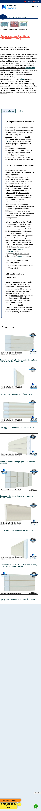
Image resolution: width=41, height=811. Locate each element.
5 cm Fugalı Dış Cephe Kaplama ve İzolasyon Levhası (17, 600)
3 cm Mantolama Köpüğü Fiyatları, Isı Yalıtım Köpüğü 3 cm (17, 462)
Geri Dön (37, 793)
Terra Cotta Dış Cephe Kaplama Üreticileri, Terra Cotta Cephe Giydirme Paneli (18, 360)
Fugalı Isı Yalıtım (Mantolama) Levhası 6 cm (17, 394)
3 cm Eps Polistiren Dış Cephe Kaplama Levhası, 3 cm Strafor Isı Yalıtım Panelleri (19, 565)
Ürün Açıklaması (8, 111)
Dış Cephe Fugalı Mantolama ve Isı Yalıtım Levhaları (16, 531)
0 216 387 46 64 (8, 805)
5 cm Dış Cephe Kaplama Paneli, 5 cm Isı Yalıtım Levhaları (18, 428)
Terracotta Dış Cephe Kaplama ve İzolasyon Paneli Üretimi (17, 497)
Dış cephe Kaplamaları (11, 800)
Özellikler (20, 111)
